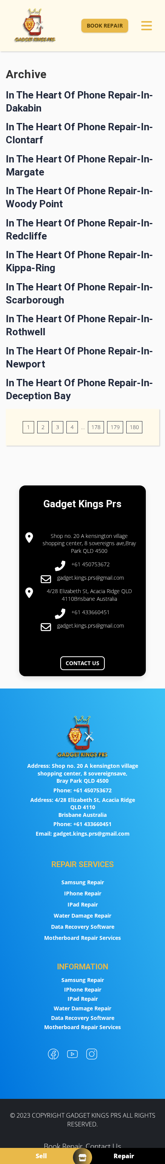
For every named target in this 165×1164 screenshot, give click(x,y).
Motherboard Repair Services (82, 937)
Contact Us (82, 663)
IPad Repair (83, 904)
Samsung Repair (82, 882)
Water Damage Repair (82, 915)
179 (115, 427)
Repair (124, 1156)
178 (96, 427)
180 (134, 427)
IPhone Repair (82, 893)
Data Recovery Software (82, 926)
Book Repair (105, 25)
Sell (41, 1156)
